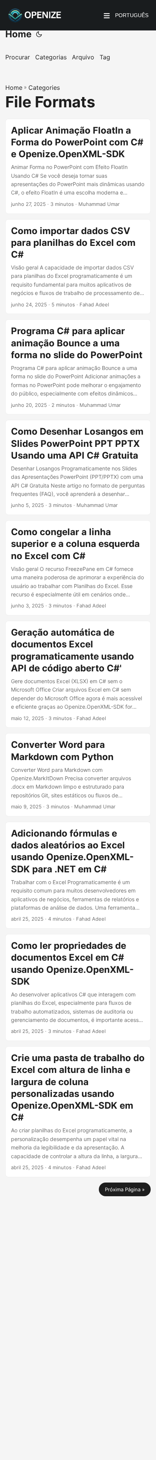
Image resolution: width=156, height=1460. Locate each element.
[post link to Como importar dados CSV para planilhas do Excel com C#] (78, 267)
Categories (44, 87)
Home (18, 34)
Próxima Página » (125, 1189)
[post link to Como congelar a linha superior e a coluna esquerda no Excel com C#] (78, 568)
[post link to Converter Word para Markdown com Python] (78, 774)
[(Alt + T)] (39, 34)
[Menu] (107, 15)
